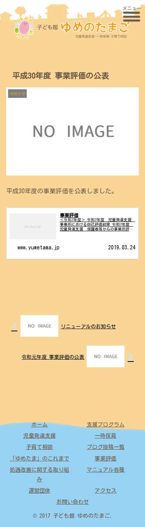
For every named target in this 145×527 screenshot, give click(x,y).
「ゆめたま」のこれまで (39, 458)
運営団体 (39, 490)
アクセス (105, 490)
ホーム (39, 424)
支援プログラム (106, 424)
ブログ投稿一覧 (106, 447)
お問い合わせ (72, 502)
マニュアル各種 (106, 469)
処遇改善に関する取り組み (39, 474)
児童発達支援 (39, 435)
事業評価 (105, 458)
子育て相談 (39, 447)
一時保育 (105, 435)
